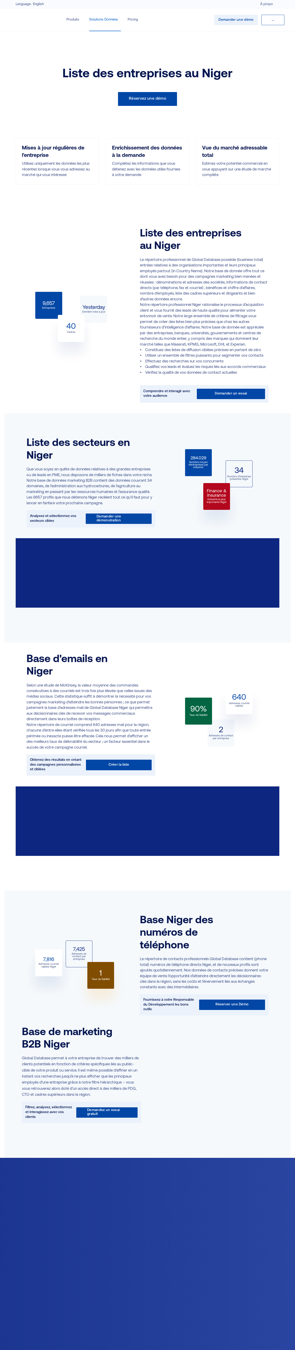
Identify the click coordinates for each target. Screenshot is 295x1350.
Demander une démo (236, 20)
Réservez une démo (147, 99)
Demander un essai (231, 393)
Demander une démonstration (109, 518)
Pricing (133, 19)
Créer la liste (119, 765)
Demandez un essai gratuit (103, 1112)
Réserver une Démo (231, 1004)
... (273, 20)
